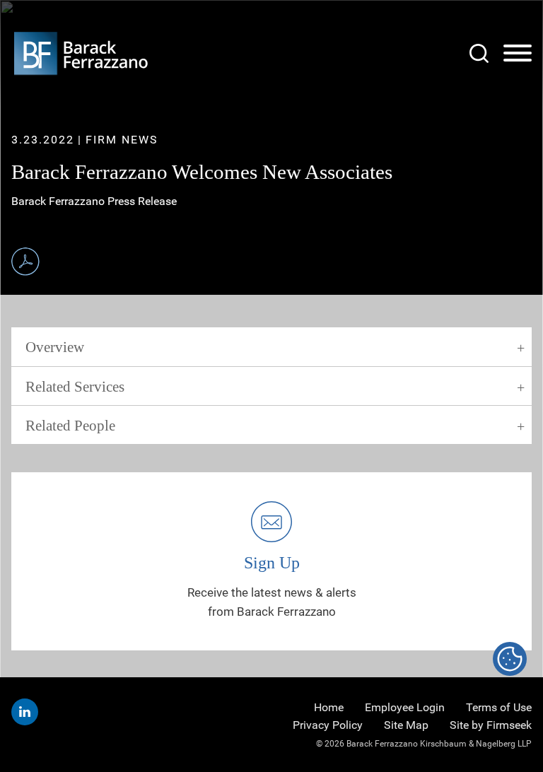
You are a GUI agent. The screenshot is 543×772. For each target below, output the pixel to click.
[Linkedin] (24, 711)
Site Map (406, 725)
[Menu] (518, 53)
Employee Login (405, 707)
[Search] (479, 53)
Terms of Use (499, 707)
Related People (70, 425)
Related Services (74, 386)
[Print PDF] (25, 261)
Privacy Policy (328, 725)
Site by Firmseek (491, 725)
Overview (54, 347)
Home (329, 707)
